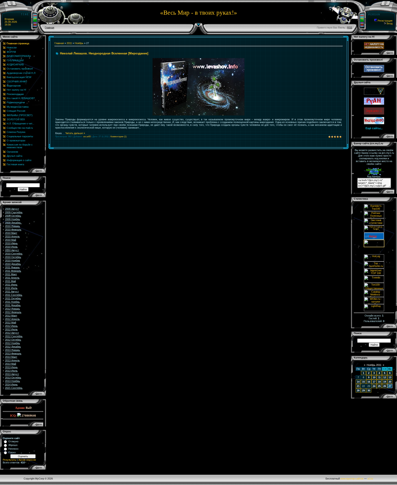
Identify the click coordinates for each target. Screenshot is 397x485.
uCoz (370, 478)
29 (363, 390)
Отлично (13, 441)
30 (368, 390)
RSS (349, 27)
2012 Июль (11, 329)
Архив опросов (27, 459)
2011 (69, 43)
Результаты (9, 459)
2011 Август (12, 291)
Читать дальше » (75, 133)
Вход (389, 23)
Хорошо (12, 445)
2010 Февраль (13, 229)
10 (374, 377)
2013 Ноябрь (12, 381)
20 (389, 381)
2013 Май (10, 363)
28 (358, 390)
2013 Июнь (11, 367)
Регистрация (384, 20)
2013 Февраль (13, 353)
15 (363, 381)
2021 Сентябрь (14, 388)
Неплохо (13, 448)
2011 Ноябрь (12, 301)
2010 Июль (11, 246)
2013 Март (11, 357)
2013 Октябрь (13, 377)
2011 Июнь (11, 284)
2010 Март (11, 233)
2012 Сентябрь (14, 336)
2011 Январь (12, 267)
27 (389, 386)
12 (384, 377)
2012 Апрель (12, 319)
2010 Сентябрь (14, 253)
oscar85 (87, 136)
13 (389, 377)
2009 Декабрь (13, 222)
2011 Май (10, 281)
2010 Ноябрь (12, 260)
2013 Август (12, 374)
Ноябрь (79, 43)
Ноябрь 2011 (374, 365)
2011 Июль (11, 288)
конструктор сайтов (351, 478)
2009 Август (12, 208)
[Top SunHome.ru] (374, 267)
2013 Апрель (12, 360)
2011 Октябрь (13, 298)
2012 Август (12, 332)
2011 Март (11, 274)
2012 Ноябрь (12, 343)
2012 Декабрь (13, 346)
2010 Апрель (12, 236)
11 (379, 377)
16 (368, 381)
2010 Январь (12, 226)
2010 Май (10, 239)
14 (358, 381)
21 (358, 386)
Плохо (12, 452)
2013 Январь (12, 350)
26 (384, 386)
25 (379, 386)
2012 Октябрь (13, 339)
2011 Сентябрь (13, 295)
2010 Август (12, 250)
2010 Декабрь (13, 264)
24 (374, 386)
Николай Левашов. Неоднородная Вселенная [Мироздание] (104, 53)
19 (384, 381)
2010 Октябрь (13, 257)
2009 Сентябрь (14, 212)
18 (379, 381)
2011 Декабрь (13, 305)
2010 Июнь (11, 243)
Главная (49, 27)
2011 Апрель (12, 277)
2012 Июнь (11, 326)
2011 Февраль (13, 270)
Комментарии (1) (119, 136)
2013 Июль (11, 370)
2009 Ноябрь (12, 219)
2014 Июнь (11, 384)
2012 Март (11, 315)
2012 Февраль (13, 312)
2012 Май (10, 322)
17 (374, 381)
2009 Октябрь (13, 215)
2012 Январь (12, 308)
